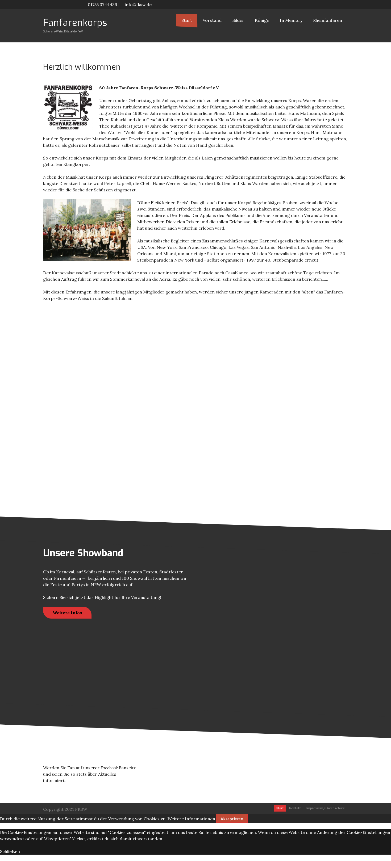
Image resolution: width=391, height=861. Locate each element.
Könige (262, 20)
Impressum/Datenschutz (325, 808)
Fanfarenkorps (75, 22)
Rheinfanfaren (327, 20)
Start (186, 20)
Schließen (10, 851)
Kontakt (295, 808)
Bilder (238, 20)
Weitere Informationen (191, 818)
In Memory (291, 20)
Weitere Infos (67, 612)
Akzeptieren (232, 818)
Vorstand (212, 20)
